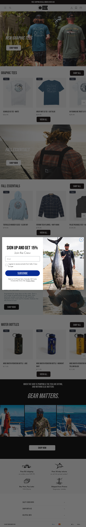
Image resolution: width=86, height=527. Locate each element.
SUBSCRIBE (23, 273)
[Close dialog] (81, 240)
